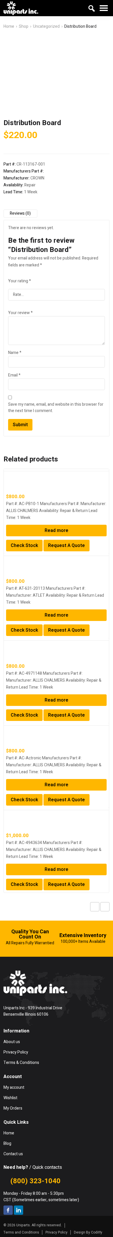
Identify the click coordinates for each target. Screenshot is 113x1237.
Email (14, 375)
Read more (56, 530)
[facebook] (8, 1210)
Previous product (94, 906)
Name (14, 353)
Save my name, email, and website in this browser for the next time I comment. (55, 407)
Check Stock (24, 545)
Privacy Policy (56, 1232)
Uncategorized (46, 26)
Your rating (19, 281)
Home (8, 26)
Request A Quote (66, 545)
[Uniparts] (20, 8)
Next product (105, 906)
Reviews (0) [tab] (20, 213)
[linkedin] (18, 1210)
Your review (20, 313)
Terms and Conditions (21, 1232)
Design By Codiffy (88, 1232)
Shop (23, 26)
